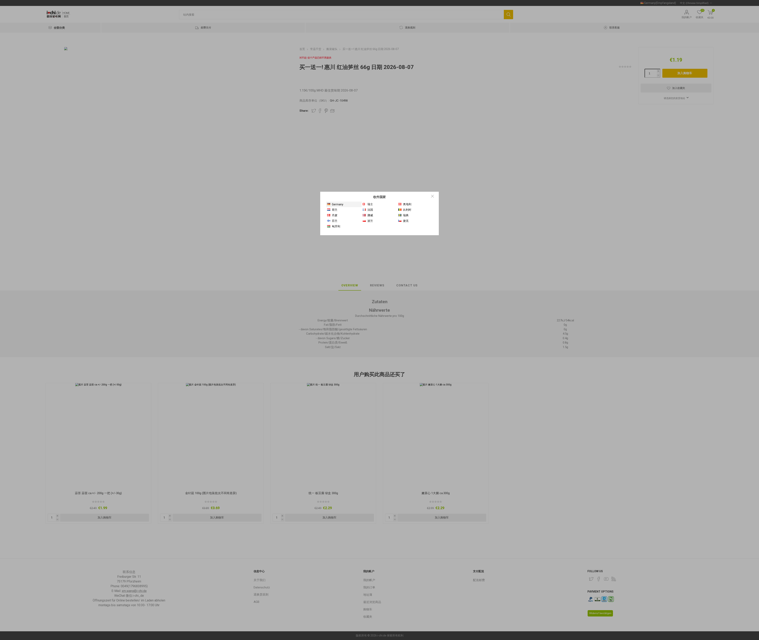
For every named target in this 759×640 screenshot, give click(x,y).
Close (432, 196)
